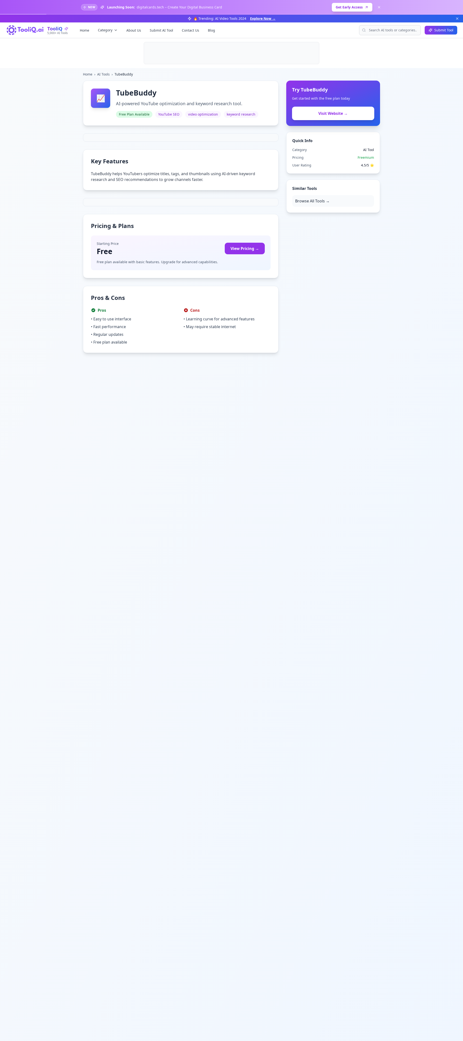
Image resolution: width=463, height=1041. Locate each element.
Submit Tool (443, 30)
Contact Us (190, 30)
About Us (133, 30)
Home (84, 30)
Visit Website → (333, 113)
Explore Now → (263, 18)
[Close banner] (379, 7)
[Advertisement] (231, 53)
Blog (211, 30)
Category (105, 30)
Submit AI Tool (161, 30)
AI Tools (103, 74)
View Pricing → (245, 248)
